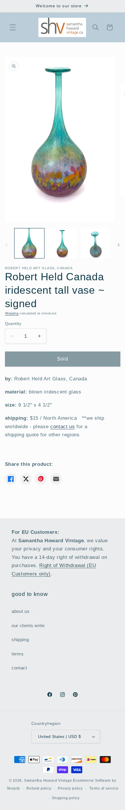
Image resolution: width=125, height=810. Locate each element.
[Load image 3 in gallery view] (95, 243)
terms (18, 653)
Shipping (12, 313)
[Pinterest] (41, 479)
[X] (26, 479)
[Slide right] (118, 244)
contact (19, 667)
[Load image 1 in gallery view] (29, 243)
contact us (62, 426)
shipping (20, 639)
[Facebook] (11, 479)
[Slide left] (6, 244)
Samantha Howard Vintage (48, 780)
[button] (13, 27)
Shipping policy (66, 798)
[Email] (56, 479)
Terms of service (103, 788)
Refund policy (38, 788)
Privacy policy (70, 788)
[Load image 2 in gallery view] (62, 243)
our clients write (28, 625)
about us (20, 611)
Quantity (13, 323)
